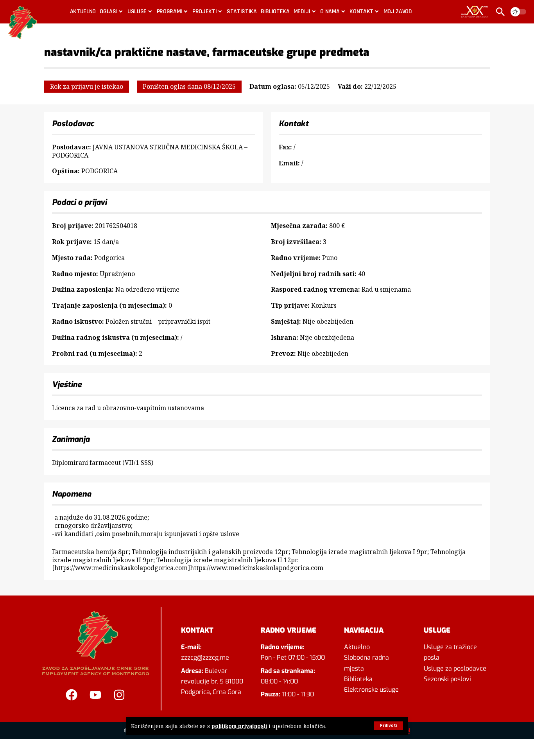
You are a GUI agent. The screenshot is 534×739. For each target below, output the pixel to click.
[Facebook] (71, 695)
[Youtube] (95, 695)
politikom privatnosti (239, 726)
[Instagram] (119, 695)
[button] (388, 725)
